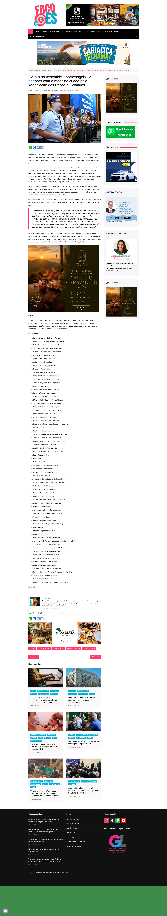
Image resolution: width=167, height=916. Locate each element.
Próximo (94, 657)
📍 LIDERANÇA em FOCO (111, 31)
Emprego (71, 734)
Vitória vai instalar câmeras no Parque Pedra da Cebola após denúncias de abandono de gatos (44, 793)
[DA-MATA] (64, 633)
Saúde (40, 737)
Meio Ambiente (35, 784)
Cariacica (34, 734)
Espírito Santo (59, 648)
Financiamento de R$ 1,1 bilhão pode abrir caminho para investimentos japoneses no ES (81, 700)
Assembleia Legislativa (51, 90)
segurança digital (43, 694)
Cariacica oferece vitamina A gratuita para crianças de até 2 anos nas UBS (43, 746)
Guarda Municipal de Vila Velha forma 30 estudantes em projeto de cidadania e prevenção (83, 790)
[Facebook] (36, 613)
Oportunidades (81, 737)
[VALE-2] (63, 279)
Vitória (33, 787)
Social (54, 737)
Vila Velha (72, 784)
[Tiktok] (38, 613)
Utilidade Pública (36, 740)
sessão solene (90, 648)
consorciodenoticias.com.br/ (51, 608)
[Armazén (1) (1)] (102, 15)
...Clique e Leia (120, 271)
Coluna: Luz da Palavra (114, 222)
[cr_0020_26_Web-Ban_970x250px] (83, 53)
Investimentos (83, 694)
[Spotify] (41, 613)
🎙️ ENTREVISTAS (56, 31)
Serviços (47, 737)
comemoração (44, 648)
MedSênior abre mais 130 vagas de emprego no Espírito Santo (44, 850)
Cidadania (42, 734)
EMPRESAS (95, 31)
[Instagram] (33, 613)
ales (33, 648)
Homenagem (69, 90)
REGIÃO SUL (84, 31)
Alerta (33, 691)
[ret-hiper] (121, 167)
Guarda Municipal (74, 781)
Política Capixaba (74, 648)
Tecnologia (54, 694)
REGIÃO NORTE (71, 31)
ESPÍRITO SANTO (42, 691)
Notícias (76, 90)
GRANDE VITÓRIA (40, 31)
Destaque (62, 90)
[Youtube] (30, 613)
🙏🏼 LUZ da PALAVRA (36, 36)
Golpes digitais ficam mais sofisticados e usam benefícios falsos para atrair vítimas (43, 700)
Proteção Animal (54, 784)
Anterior (34, 657)
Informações (54, 691)
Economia (72, 691)
